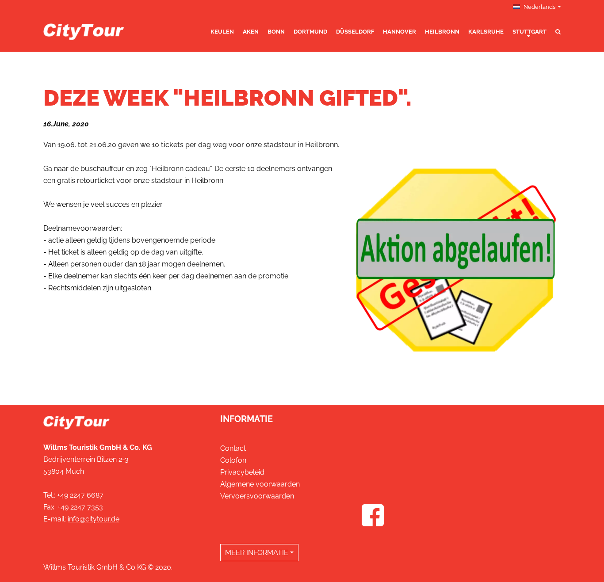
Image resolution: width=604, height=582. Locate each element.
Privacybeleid (242, 472)
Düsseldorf (355, 31)
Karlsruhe (486, 31)
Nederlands (539, 7)
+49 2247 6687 (80, 495)
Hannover (399, 31)
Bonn (276, 31)
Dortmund (310, 31)
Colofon (233, 460)
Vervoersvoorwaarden (257, 496)
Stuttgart (529, 31)
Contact (233, 448)
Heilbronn (442, 31)
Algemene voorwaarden (260, 484)
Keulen (222, 31)
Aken (251, 31)
